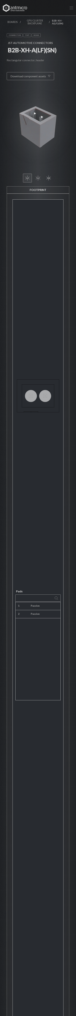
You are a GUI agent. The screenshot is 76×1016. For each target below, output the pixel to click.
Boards (12, 21)
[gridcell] (55, 606)
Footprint (38, 189)
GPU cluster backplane (35, 22)
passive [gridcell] (35, 605)
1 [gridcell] (18, 605)
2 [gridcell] (18, 613)
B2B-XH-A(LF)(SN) (32, 50)
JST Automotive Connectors (30, 42)
